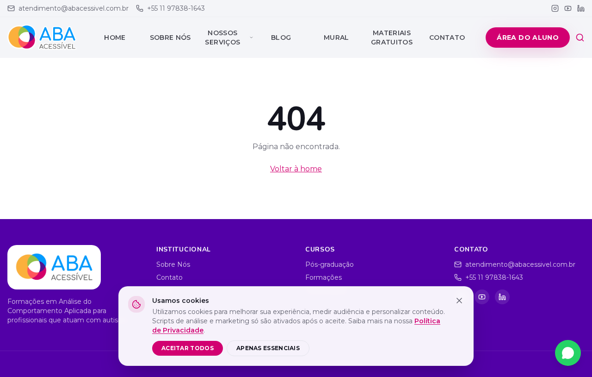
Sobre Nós (170, 37)
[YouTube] (568, 8)
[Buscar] (580, 37)
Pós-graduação (329, 264)
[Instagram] (555, 8)
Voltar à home (296, 168)
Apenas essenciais (268, 348)
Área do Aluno (528, 37)
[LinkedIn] (581, 8)
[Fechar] (459, 300)
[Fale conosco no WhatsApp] (568, 353)
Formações (323, 277)
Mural (336, 37)
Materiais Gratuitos (392, 37)
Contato (447, 37)
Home (114, 37)
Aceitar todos (187, 348)
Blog (281, 37)
